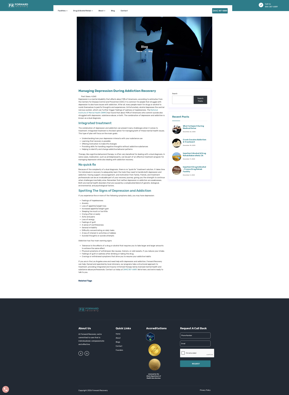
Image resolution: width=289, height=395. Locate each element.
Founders (119, 350)
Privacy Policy (205, 390)
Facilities (62, 11)
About (101, 11)
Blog (113, 11)
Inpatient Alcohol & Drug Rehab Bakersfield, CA (194, 154)
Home (139, 51)
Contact (124, 11)
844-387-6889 (271, 7)
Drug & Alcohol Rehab (82, 11)
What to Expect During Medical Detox (193, 127)
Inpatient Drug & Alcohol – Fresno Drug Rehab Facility (194, 169)
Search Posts (200, 99)
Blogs (118, 342)
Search (174, 94)
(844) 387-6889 (220, 11)
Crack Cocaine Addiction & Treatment (194, 141)
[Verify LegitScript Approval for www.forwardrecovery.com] (150, 337)
